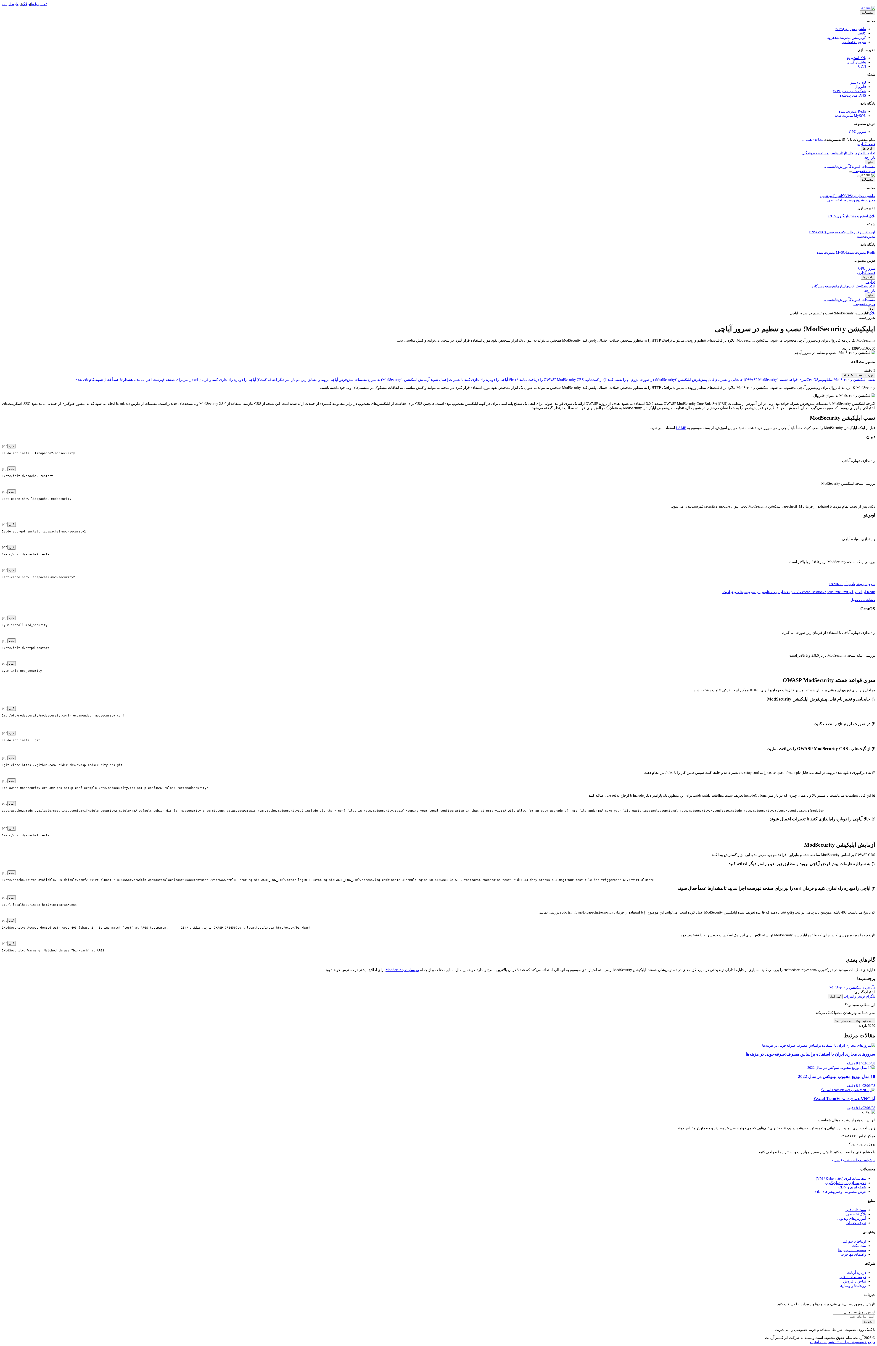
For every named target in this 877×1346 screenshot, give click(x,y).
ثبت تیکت (859, 1246)
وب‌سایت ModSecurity (402, 970)
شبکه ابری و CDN (852, 1187)
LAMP (681, 428)
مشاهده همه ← (812, 140)
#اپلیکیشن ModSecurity (846, 988)
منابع (870, 162)
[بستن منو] (859, 176)
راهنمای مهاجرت (853, 1254)
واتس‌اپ (849, 996)
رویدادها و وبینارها (853, 1286)
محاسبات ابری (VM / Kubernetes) (841, 1178)
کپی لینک (835, 996)
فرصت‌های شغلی (853, 1277)
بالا (871, 308)
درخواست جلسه (862, 1160)
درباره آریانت (11, 4)
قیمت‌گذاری (866, 144)
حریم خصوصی (865, 1342)
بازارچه (869, 157)
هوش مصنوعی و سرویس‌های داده (840, 1191)
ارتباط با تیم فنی (853, 1241)
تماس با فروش (854, 1281)
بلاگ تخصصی (856, 1214)
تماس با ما (39, 4)
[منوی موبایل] (851, 172)
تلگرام (870, 996)
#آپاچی (869, 988)
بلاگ (872, 313)
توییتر (860, 996)
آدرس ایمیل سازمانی (859, 1312)
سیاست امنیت (821, 1342)
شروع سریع (841, 1160)
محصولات (867, 12)
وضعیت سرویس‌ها (852, 1250)
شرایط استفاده (843, 1342)
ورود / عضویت (864, 171)
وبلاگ (26, 4)
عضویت (868, 1321)
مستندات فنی (855, 1210)
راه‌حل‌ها (868, 148)
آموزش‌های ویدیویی (851, 1218)
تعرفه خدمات (856, 1223)
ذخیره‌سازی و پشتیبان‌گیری (845, 1183)
